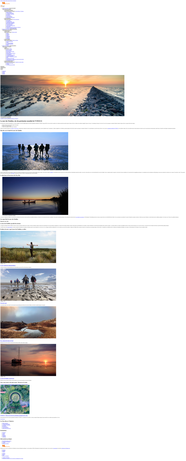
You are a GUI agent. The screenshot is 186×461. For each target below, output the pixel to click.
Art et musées (8, 20)
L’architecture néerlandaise (10, 22)
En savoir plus (2, 419)
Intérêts (6, 47)
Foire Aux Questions (5, 443)
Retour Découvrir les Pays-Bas (7, 30)
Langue (1, 69)
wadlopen (51, 172)
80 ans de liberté (8, 50)
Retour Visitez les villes (8, 32)
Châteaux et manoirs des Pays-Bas (11, 56)
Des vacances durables (9, 23)
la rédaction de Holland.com (65, 448)
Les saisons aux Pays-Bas (10, 58)
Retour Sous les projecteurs (8, 19)
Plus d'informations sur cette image (6, 116)
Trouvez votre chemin (5, 45)
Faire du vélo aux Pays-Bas (10, 17)
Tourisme (3, 453)
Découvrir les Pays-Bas (5, 29)
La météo (3, 442)
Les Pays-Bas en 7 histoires (9, 10)
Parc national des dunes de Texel (6, 340)
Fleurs (7, 57)
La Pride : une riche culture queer (11, 28)
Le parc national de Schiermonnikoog (7, 265)
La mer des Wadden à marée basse (7, 378)
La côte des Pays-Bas (9, 41)
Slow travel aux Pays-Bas (10, 51)
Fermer (2, 68)
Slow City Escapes (9, 49)
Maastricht (4, 435)
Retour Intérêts (7, 48)
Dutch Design (8, 26)
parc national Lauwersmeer (80, 217)
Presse (3, 455)
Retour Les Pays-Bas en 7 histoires (10, 11)
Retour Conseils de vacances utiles (10, 62)
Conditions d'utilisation (5, 457)
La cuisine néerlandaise (9, 55)
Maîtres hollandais (9, 12)
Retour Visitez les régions (8, 40)
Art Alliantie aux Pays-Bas (10, 60)
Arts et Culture (8, 52)
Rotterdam (4, 432)
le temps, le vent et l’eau (14, 128)
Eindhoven (8, 35)
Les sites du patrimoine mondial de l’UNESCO (13, 27)
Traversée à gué (3, 303)
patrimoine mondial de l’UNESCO (113, 128)
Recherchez (2, 66)
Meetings (3, 454)
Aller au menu (8, 0)
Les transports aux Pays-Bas (10, 64)
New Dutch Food (9, 21)
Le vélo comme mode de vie (10, 25)
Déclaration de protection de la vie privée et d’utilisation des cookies (12, 458)
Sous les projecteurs (7, 18)
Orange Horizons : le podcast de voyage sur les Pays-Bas (15, 59)
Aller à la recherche (13, 0)
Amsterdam (8, 36)
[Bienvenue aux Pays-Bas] (6, 3)
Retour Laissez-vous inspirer (7, 9)
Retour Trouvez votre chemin (7, 46)
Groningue (7, 37)
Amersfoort (8, 38)
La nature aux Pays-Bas (9, 13)
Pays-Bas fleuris (8, 15)
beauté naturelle (9, 227)
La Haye (3, 433)
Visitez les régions (7, 39)
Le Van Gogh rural (9, 24)
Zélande (7, 44)
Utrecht (7, 33)
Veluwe (7, 42)
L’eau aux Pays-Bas (9, 16)
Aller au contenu (2, 0)
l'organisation (55, 448)
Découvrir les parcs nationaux (10, 53)
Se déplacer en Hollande (6, 441)
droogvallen (13, 173)
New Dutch (8, 14)
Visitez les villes (7, 31)
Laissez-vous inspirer (5, 8)
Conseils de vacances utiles (9, 61)
